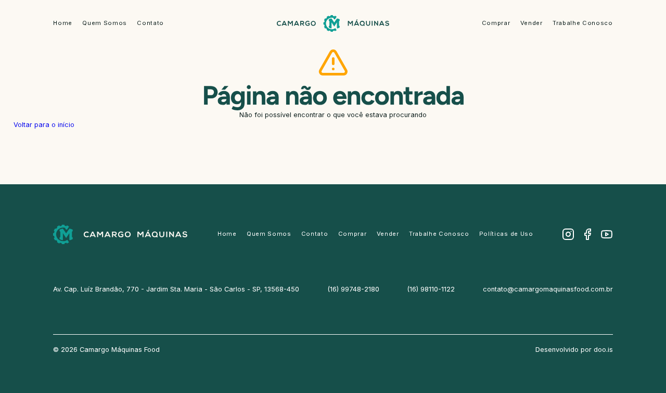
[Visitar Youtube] (606, 234)
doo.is (603, 349)
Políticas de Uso (506, 233)
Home (62, 23)
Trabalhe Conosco (583, 23)
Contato (150, 23)
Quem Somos (104, 23)
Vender (531, 23)
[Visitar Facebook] (587, 234)
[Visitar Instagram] (568, 234)
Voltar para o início (44, 125)
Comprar (496, 23)
